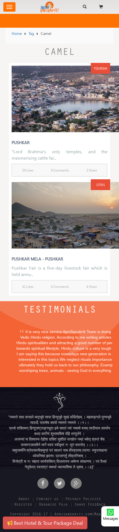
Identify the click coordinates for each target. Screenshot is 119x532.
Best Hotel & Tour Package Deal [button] (47, 522)
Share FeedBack (89, 505)
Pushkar (21, 142)
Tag (31, 33)
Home (17, 33)
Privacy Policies (83, 500)
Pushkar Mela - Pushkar (37, 259)
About (23, 500)
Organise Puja (53, 505)
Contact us (47, 500)
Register (23, 505)
